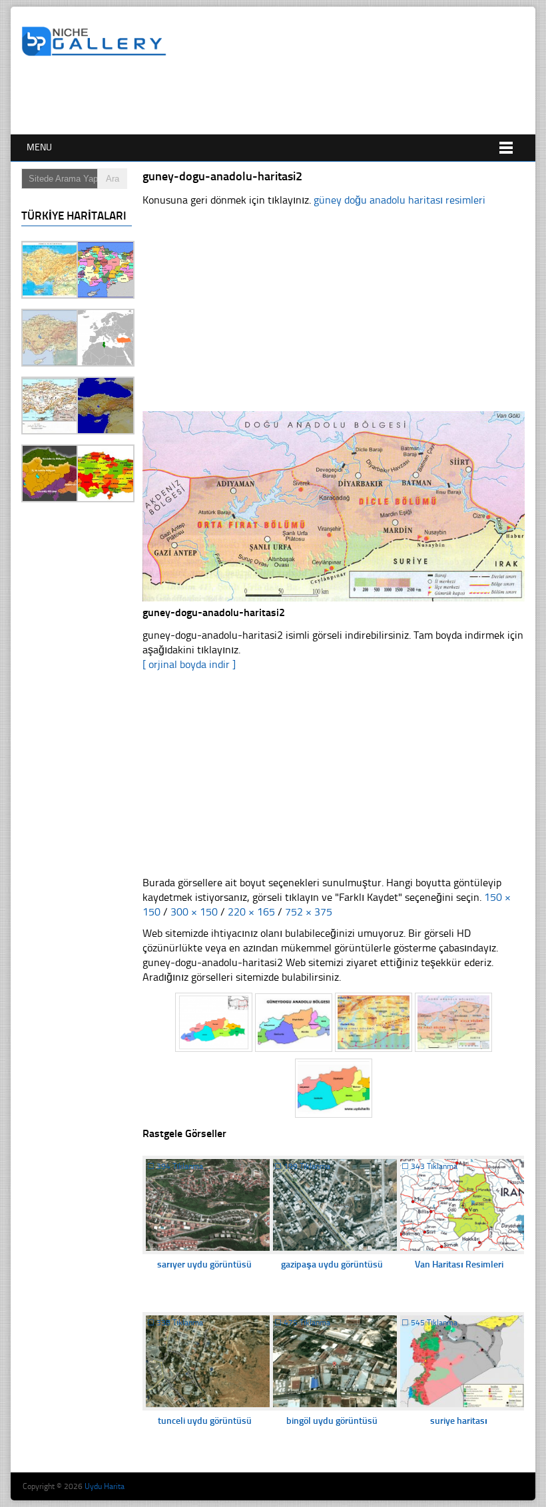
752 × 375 (308, 912)
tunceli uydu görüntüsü (205, 1420)
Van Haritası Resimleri (459, 1264)
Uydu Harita (105, 1486)
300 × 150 (194, 912)
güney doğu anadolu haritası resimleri (399, 200)
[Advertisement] (263, 98)
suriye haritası (458, 1420)
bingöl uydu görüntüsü (332, 1420)
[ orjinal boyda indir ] (189, 664)
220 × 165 (251, 912)
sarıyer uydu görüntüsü (204, 1264)
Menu (39, 147)
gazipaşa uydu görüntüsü (332, 1264)
